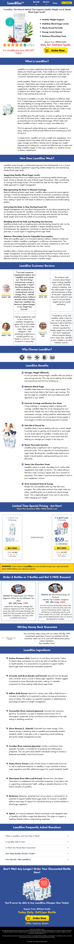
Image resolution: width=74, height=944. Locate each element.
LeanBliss (37, 941)
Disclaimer (38, 929)
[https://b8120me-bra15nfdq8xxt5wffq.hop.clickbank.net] (66, 2)
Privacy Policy (33, 929)
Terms (43, 929)
